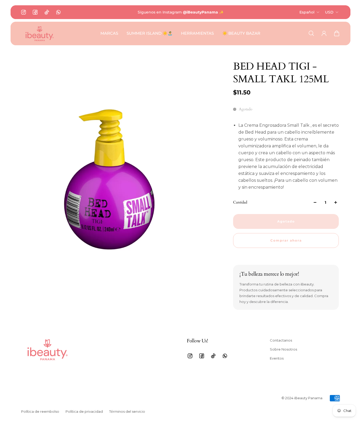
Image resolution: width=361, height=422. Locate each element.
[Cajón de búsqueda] (311, 33)
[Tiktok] (47, 12)
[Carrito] (336, 33)
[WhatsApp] (58, 12)
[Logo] (39, 33)
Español (306, 12)
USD (329, 12)
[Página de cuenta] (324, 33)
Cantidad (240, 202)
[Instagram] (23, 12)
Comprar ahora (286, 240)
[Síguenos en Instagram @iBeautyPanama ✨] (180, 12)
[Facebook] (35, 12)
